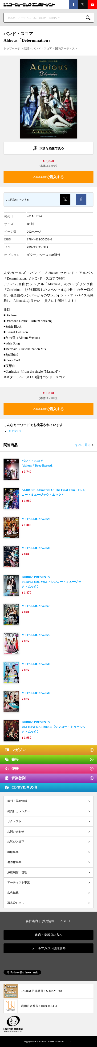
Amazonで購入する (48, 177)
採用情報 (48, 921)
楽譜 (26, 48)
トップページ (12, 48)
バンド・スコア (42, 48)
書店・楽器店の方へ (48, 935)
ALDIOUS (14, 431)
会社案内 (32, 921)
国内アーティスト (66, 48)
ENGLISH (65, 921)
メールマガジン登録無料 (48, 948)
